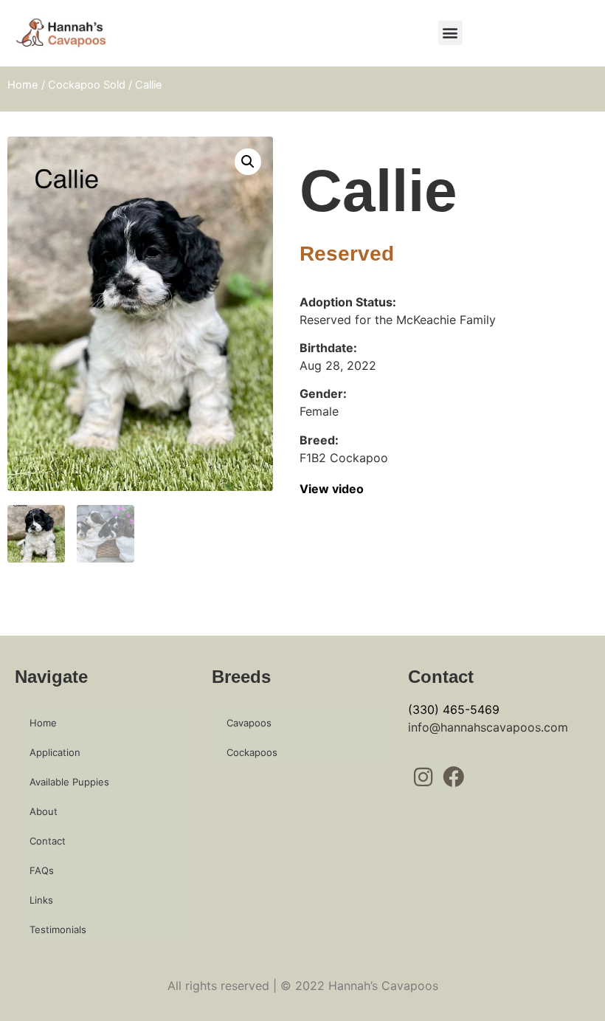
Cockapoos (252, 752)
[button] (450, 33)
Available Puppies (69, 782)
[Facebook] (453, 777)
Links (41, 900)
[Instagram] (423, 777)
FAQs (42, 870)
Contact (48, 841)
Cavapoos (249, 723)
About (44, 811)
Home (22, 85)
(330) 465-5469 (453, 709)
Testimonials (58, 929)
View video (332, 488)
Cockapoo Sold (86, 85)
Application (55, 752)
